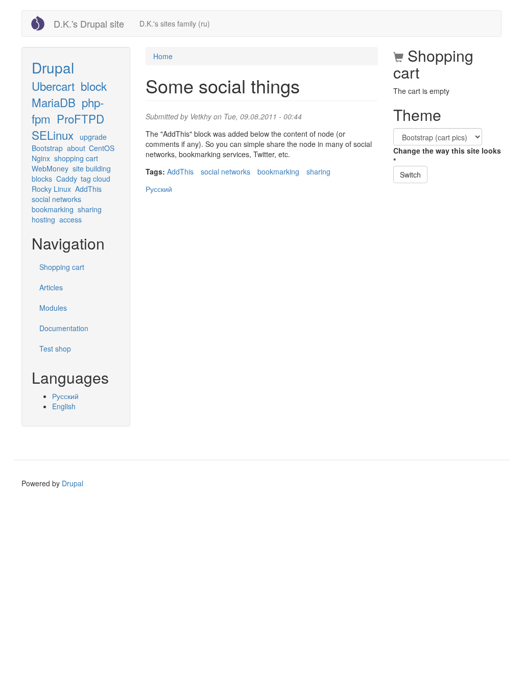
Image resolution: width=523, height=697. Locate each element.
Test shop (55, 348)
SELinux (53, 135)
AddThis (88, 189)
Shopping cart (61, 267)
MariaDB (54, 102)
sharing (90, 209)
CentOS (101, 148)
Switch (410, 174)
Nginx (41, 158)
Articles (51, 287)
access (70, 219)
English (64, 406)
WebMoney (50, 168)
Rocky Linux (51, 189)
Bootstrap (47, 148)
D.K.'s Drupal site (89, 23)
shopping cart (76, 158)
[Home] (42, 23)
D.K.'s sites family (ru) (174, 23)
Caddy (66, 178)
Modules (53, 308)
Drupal (53, 67)
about (76, 148)
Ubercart (53, 86)
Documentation (63, 328)
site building (92, 168)
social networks (56, 199)
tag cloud (95, 178)
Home (163, 56)
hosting (43, 219)
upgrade (93, 137)
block (94, 86)
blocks (42, 178)
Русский (65, 396)
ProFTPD (80, 118)
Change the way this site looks (447, 155)
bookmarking (53, 209)
